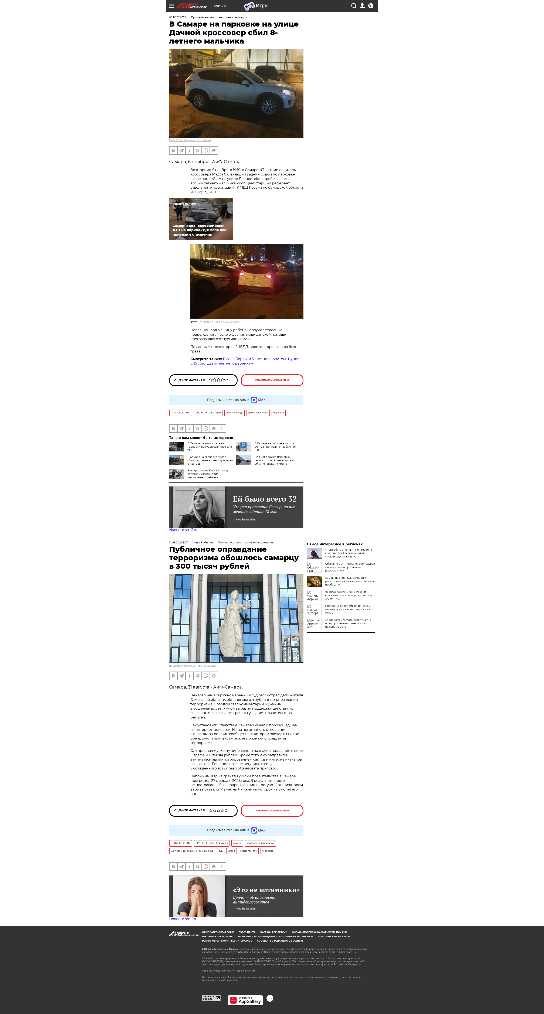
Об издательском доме (218, 932)
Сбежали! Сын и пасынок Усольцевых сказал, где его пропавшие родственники (350, 567)
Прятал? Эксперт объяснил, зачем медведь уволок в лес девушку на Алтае (347, 609)
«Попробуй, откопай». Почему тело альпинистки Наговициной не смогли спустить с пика (348, 553)
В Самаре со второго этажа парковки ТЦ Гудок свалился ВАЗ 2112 (209, 447)
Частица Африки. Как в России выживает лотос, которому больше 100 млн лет (348, 595)
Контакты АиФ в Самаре (334, 936)
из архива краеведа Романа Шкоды (192, 665)
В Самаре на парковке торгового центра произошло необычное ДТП (277, 447)
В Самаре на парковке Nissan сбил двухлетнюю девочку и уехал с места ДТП (210, 460)
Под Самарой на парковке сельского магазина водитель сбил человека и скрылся (275, 460)
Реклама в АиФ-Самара (217, 936)
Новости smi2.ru (183, 530)
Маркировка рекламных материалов (227, 940)
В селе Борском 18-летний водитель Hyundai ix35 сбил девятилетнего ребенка (246, 361)
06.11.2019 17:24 (178, 17)
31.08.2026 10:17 (178, 542)
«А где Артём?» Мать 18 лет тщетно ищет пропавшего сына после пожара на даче (348, 623)
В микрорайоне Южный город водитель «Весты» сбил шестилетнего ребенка (207, 474)
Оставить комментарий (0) (272, 380)
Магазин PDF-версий (273, 932)
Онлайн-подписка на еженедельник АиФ (319, 932)
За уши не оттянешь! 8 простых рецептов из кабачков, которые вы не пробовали (350, 581)
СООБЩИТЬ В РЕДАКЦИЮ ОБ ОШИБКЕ (280, 940)
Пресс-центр (247, 932)
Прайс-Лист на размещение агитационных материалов (275, 936)
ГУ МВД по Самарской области (190, 140)
